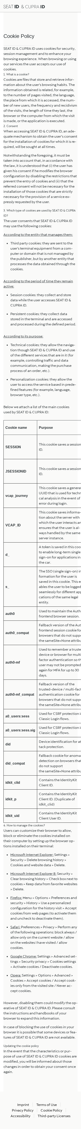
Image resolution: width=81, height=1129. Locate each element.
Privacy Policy (22, 1110)
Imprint (23, 1105)
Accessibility (20, 1116)
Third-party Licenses (54, 1116)
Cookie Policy (51, 1110)
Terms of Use (46, 1105)
